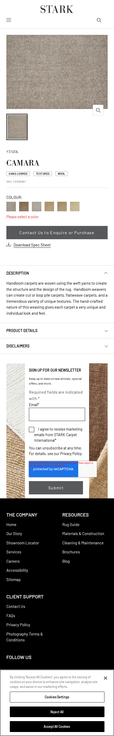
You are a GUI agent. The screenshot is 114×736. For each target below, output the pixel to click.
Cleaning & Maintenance (83, 542)
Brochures (71, 551)
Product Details (21, 330)
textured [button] (43, 173)
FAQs (10, 615)
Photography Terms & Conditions (24, 637)
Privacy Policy (71, 453)
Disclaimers (17, 346)
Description (17, 273)
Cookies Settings (57, 697)
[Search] (99, 20)
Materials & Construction (83, 533)
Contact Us (15, 606)
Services (13, 551)
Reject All (57, 712)
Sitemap (13, 579)
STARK (12, 152)
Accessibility (17, 570)
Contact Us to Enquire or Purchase (56, 232)
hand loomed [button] (18, 173)
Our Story (14, 533)
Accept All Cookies (57, 726)
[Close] (105, 678)
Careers (13, 561)
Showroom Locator (22, 542)
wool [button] (61, 173)
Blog (66, 561)
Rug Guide (71, 524)
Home (11, 524)
